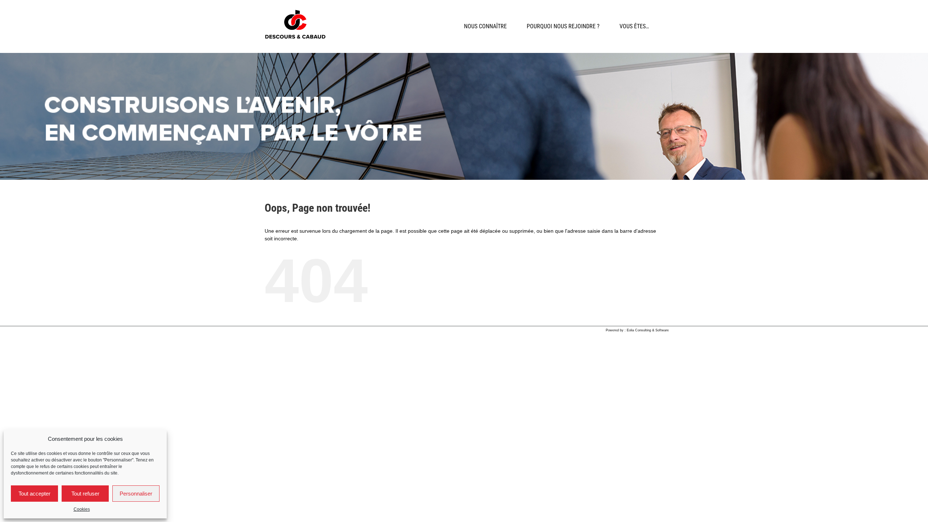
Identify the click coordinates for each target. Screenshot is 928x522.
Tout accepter (34, 493)
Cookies (82, 509)
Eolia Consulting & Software (648, 330)
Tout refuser (85, 493)
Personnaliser (136, 493)
